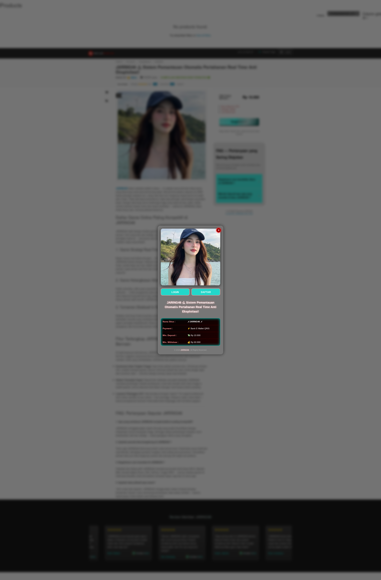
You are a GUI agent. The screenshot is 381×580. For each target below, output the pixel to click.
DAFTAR (206, 292)
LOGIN (175, 292)
